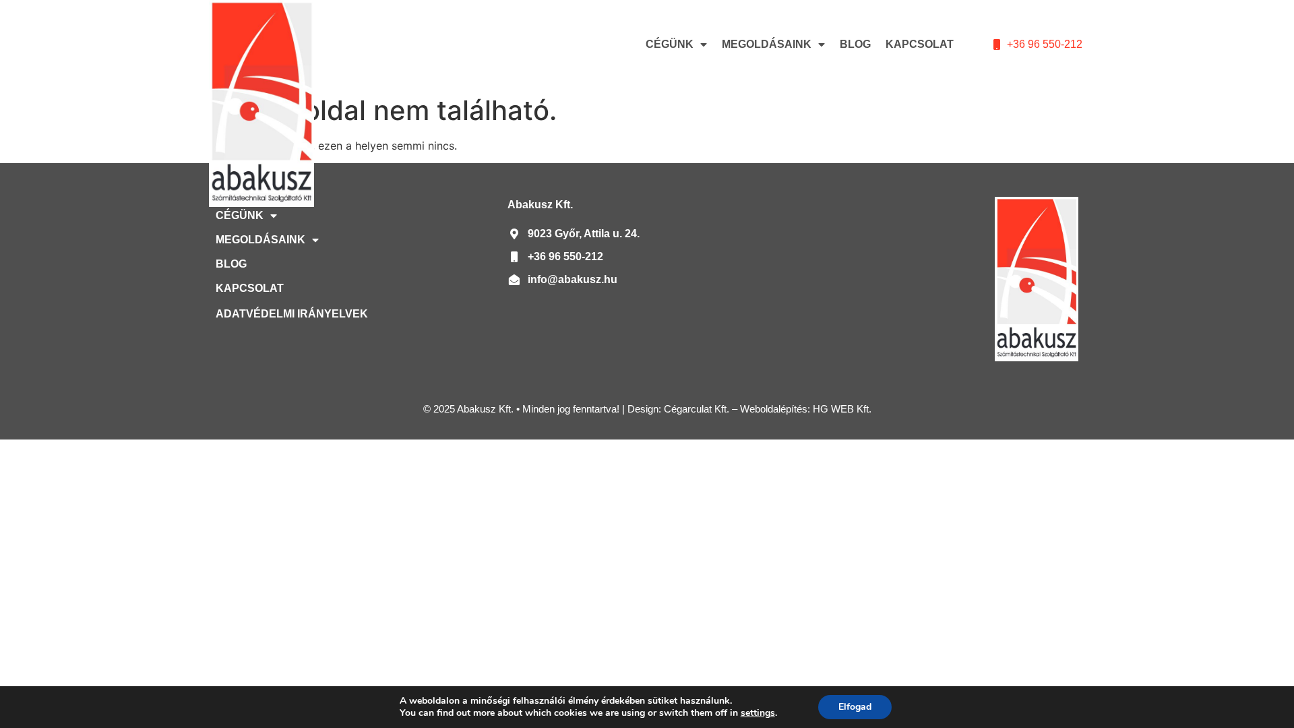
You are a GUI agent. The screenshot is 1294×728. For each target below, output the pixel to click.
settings (758, 713)
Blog (855, 44)
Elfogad (854, 706)
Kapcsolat (920, 44)
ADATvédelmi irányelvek (292, 314)
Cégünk (670, 44)
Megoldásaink (766, 44)
